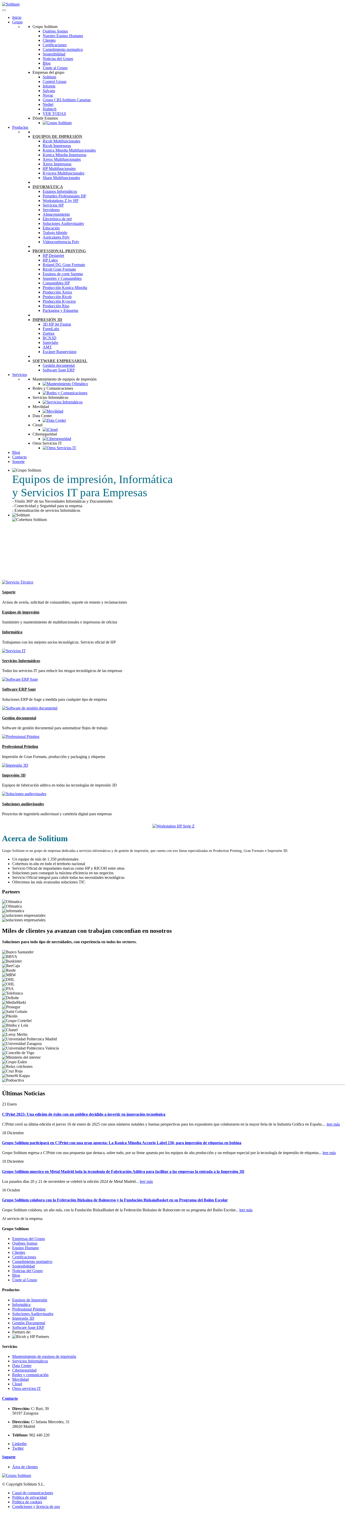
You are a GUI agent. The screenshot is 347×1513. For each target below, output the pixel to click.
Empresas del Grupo (28, 1238)
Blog (47, 63)
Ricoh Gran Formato (59, 269)
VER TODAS (54, 113)
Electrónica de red (57, 219)
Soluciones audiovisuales (23, 804)
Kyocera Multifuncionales (63, 173)
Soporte (18, 461)
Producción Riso (56, 306)
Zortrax (49, 333)
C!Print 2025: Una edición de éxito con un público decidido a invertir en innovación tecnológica (83, 1114)
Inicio (16, 17)
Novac (48, 95)
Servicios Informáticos (21, 661)
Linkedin (19, 1444)
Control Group (54, 81)
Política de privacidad (29, 1497)
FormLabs (51, 329)
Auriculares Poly (56, 237)
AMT (47, 347)
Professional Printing (20, 746)
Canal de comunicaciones (32, 1493)
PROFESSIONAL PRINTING (59, 251)
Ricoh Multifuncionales (61, 141)
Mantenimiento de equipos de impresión (44, 1356)
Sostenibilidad (54, 54)
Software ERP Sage (19, 689)
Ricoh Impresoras (57, 145)
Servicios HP (53, 205)
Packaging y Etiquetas (60, 310)
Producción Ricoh (57, 297)
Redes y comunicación (30, 1375)
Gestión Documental (28, 1323)
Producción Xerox (57, 292)
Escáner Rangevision (59, 352)
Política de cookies (27, 1502)
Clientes (49, 40)
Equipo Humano (25, 1248)
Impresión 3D (14, 775)
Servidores (51, 210)
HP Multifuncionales (59, 168)
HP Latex (50, 260)
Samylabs (50, 342)
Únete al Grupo (55, 68)
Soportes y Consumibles (62, 278)
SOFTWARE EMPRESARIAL (60, 361)
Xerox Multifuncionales (62, 159)
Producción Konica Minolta (65, 287)
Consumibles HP (56, 283)
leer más (333, 1124)
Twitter (18, 1448)
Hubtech (49, 109)
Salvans (49, 91)
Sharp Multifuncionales (61, 178)
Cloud (17, 1384)
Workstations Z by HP (60, 200)
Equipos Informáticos (60, 191)
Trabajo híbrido (55, 232)
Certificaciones (55, 45)
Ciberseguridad (24, 1370)
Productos (20, 127)
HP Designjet (53, 255)
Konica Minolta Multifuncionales (69, 150)
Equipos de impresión (20, 612)
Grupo (17, 22)
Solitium (49, 77)
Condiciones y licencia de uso (36, 1506)
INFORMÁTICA (48, 187)
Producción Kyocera (59, 301)
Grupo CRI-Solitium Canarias (67, 100)
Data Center (21, 1365)
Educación (51, 228)
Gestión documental (59, 365)
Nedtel (48, 104)
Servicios (19, 374)
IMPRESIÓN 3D (47, 319)
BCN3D (49, 338)
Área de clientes (25, 1467)
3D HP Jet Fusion (57, 324)
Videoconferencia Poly (61, 242)
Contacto (19, 457)
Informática (12, 632)
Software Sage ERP (59, 370)
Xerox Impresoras (57, 164)
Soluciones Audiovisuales (63, 223)
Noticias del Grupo (58, 58)
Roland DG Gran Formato (64, 265)
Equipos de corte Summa (63, 274)
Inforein (49, 86)
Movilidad (20, 1379)
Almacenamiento (56, 214)
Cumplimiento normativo (63, 49)
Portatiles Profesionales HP (64, 196)
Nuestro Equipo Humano (63, 36)
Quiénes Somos (55, 31)
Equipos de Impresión (29, 1300)
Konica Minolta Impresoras (64, 155)
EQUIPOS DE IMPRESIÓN (57, 136)
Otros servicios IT (26, 1388)
